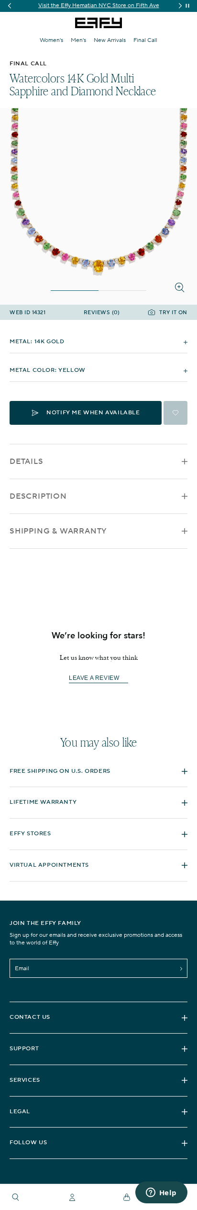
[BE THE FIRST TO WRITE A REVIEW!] (98, 695)
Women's (51, 40)
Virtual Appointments (49, 865)
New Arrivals (110, 40)
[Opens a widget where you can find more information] (161, 1193)
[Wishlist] (175, 413)
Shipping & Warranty (58, 531)
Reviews (102, 313)
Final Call (145, 40)
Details (27, 461)
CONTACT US (30, 1017)
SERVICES (25, 1080)
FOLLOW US (28, 1142)
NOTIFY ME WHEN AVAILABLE (93, 412)
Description (38, 496)
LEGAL (20, 1111)
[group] (98, 6)
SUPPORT (24, 1048)
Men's (78, 40)
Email (22, 968)
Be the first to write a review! (98, 678)
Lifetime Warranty (43, 802)
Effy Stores (30, 833)
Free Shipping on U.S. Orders (60, 771)
